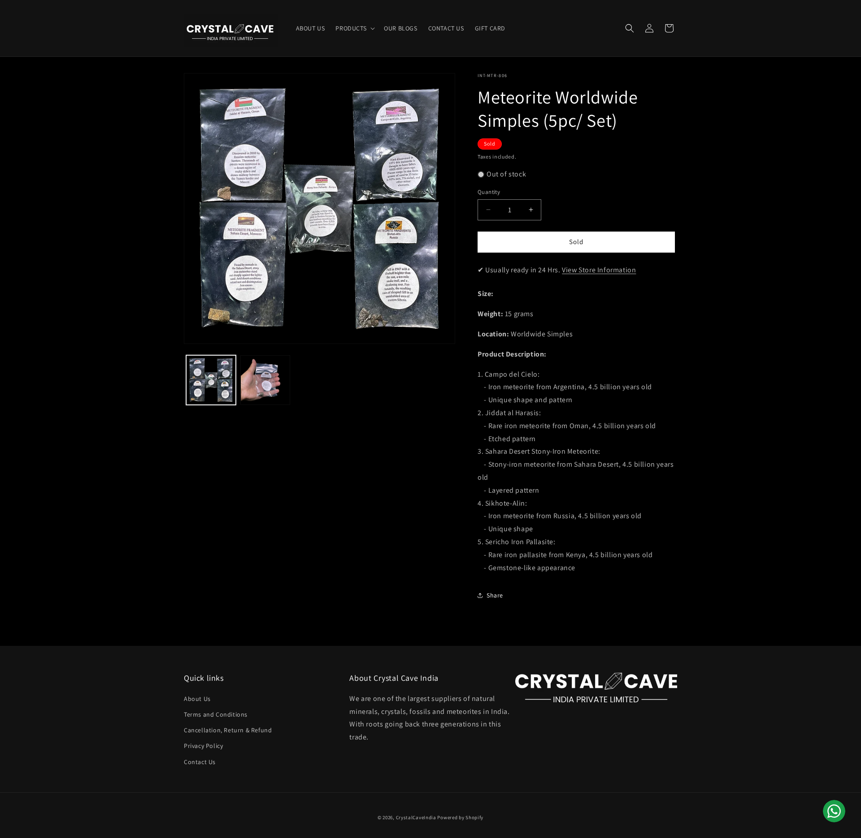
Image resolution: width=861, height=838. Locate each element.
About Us (197, 699)
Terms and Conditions (216, 714)
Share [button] (495, 595)
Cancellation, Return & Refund (228, 730)
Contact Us (200, 762)
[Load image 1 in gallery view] (211, 380)
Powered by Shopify (460, 817)
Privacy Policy (203, 746)
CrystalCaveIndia (416, 817)
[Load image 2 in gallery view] (265, 380)
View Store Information (599, 270)
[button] (354, 28)
